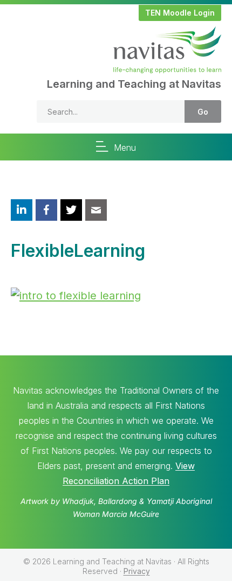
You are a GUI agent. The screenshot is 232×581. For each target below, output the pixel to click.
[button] (180, 13)
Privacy (137, 571)
